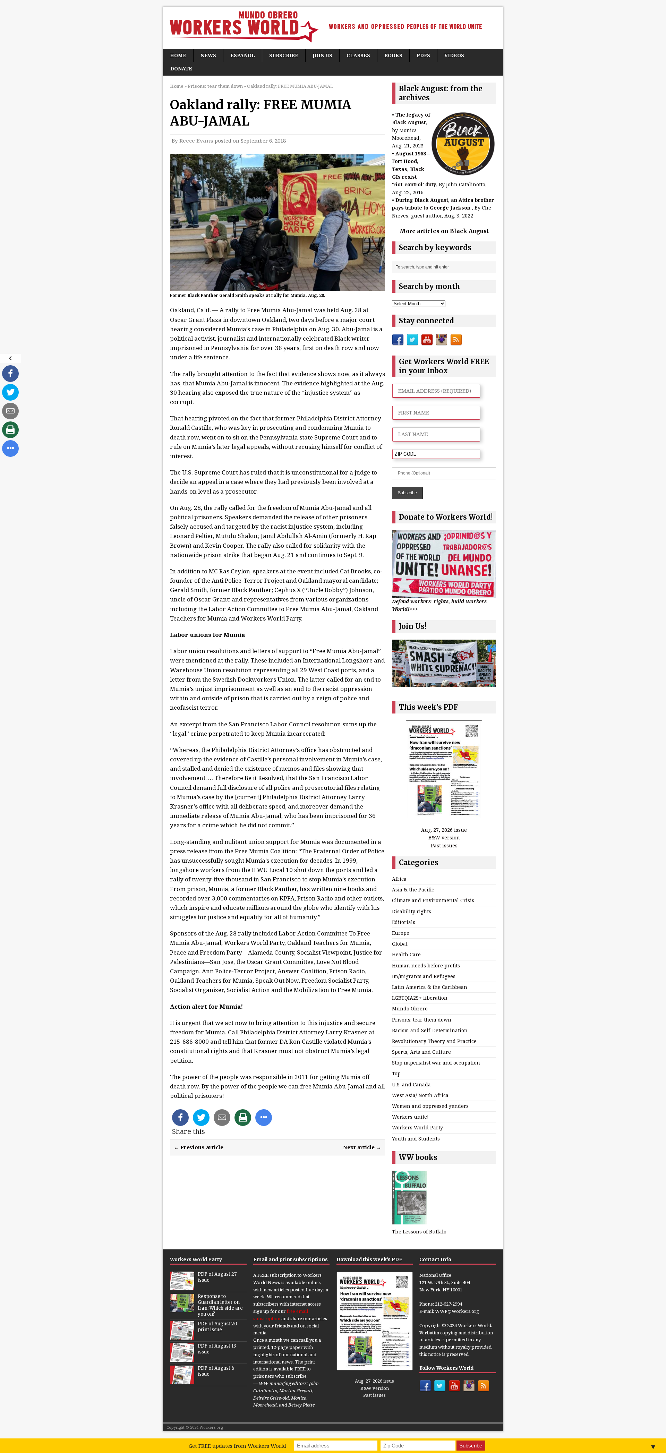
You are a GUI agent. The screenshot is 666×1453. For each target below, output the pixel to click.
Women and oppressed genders (430, 1106)
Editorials (403, 922)
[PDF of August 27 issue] (182, 1286)
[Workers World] (333, 28)
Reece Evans (196, 140)
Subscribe (283, 55)
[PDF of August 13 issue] (182, 1358)
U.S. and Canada (411, 1084)
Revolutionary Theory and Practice (434, 1041)
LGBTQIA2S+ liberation (419, 997)
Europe (400, 933)
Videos (454, 55)
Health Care (406, 954)
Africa (399, 878)
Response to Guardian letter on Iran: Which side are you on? (220, 1305)
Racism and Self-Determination (430, 1030)
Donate (181, 68)
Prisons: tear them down (421, 1019)
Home (178, 55)
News (208, 55)
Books (393, 55)
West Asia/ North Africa (420, 1095)
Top (396, 1073)
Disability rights (411, 911)
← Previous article (198, 1147)
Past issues (444, 845)
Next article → (362, 1147)
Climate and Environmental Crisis (433, 900)
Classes (358, 55)
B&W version (444, 837)
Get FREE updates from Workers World (237, 1445)
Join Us (322, 55)
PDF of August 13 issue (217, 1349)
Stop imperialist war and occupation (436, 1062)
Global (400, 943)
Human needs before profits (426, 965)
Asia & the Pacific (413, 889)
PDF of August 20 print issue (217, 1327)
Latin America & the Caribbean (429, 987)
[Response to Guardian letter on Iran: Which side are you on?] (182, 1308)
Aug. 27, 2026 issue (444, 830)
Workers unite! (410, 1116)
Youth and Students (416, 1138)
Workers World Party (417, 1127)
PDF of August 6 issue (216, 1371)
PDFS (423, 55)
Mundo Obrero (410, 1008)
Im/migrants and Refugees (423, 976)
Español (242, 55)
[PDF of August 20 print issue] (182, 1336)
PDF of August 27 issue (217, 1277)
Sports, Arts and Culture (421, 1052)
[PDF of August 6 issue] (182, 1380)
